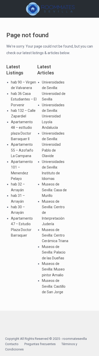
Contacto (12, 344)
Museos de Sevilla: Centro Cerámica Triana (55, 235)
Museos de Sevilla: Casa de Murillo (54, 190)
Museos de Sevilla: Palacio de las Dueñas (53, 252)
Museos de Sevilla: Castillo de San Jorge (53, 286)
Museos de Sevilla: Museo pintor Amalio (53, 269)
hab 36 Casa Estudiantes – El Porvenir (24, 99)
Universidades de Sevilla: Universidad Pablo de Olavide (53, 144)
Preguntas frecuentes (40, 344)
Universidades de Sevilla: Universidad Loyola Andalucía (53, 116)
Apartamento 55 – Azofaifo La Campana (22, 150)
